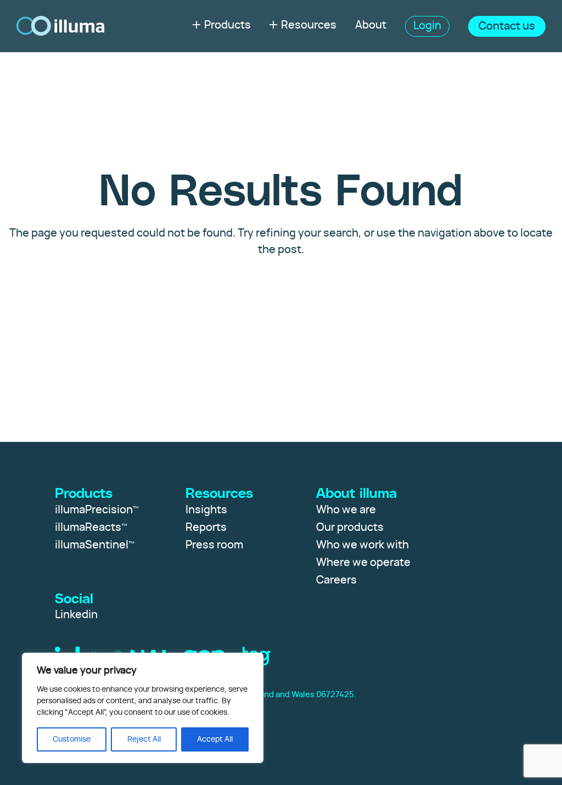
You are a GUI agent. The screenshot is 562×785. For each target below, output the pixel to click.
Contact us (507, 26)
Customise (72, 739)
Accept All (215, 739)
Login (427, 25)
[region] (142, 708)
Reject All (144, 739)
